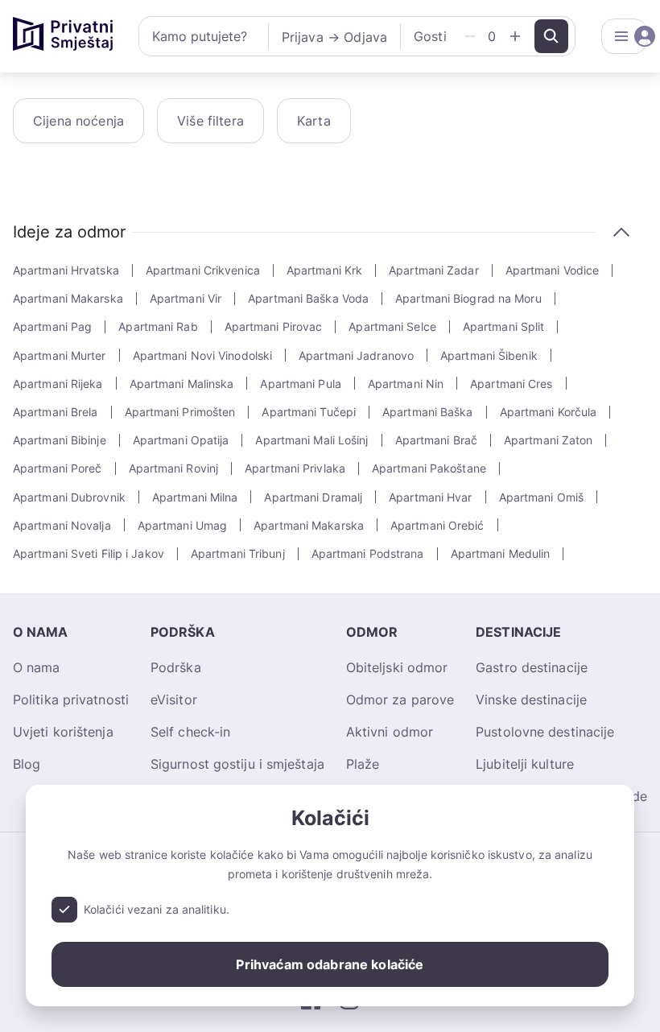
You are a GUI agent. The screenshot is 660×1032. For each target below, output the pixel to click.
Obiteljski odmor (397, 667)
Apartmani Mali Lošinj (311, 440)
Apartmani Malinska (182, 383)
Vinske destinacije (531, 699)
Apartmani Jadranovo (356, 355)
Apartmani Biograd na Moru (468, 298)
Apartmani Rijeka (58, 383)
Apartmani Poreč (57, 468)
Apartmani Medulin (501, 553)
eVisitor (174, 699)
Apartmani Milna (195, 497)
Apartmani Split (504, 326)
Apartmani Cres (511, 383)
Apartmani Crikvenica (203, 270)
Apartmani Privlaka (295, 468)
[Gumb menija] (624, 36)
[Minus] (470, 36)
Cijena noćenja (78, 121)
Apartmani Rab (157, 326)
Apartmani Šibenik (489, 355)
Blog (26, 764)
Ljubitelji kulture (525, 764)
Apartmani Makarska (68, 298)
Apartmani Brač (436, 440)
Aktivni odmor (389, 732)
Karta (314, 121)
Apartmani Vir (185, 298)
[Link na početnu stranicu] (63, 36)
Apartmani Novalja (62, 525)
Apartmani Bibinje (59, 440)
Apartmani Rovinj (174, 468)
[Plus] (515, 36)
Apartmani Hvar (430, 497)
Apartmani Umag (182, 525)
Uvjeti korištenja (63, 732)
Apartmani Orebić (437, 525)
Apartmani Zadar (434, 270)
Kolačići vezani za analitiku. (156, 909)
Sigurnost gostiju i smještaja (237, 764)
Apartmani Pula (300, 383)
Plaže (363, 764)
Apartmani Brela (55, 412)
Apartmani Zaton (548, 440)
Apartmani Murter (59, 355)
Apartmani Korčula (548, 412)
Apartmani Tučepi (309, 412)
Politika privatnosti (71, 699)
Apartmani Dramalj (313, 497)
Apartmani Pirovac (274, 326)
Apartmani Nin (405, 383)
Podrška (176, 667)
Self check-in (190, 732)
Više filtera (210, 121)
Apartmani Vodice (552, 270)
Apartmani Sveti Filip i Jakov (88, 553)
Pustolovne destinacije (545, 732)
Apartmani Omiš (541, 497)
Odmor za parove (400, 699)
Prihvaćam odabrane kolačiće (329, 964)
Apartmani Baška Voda (308, 298)
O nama (36, 667)
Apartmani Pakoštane (429, 468)
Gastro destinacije (532, 667)
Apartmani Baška (427, 412)
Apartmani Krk (324, 270)
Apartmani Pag (52, 326)
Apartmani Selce (392, 326)
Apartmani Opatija (181, 440)
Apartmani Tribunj (238, 553)
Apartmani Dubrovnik (69, 497)
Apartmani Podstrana (367, 553)
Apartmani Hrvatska (66, 270)
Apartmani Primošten (180, 412)
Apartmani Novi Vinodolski (203, 355)
